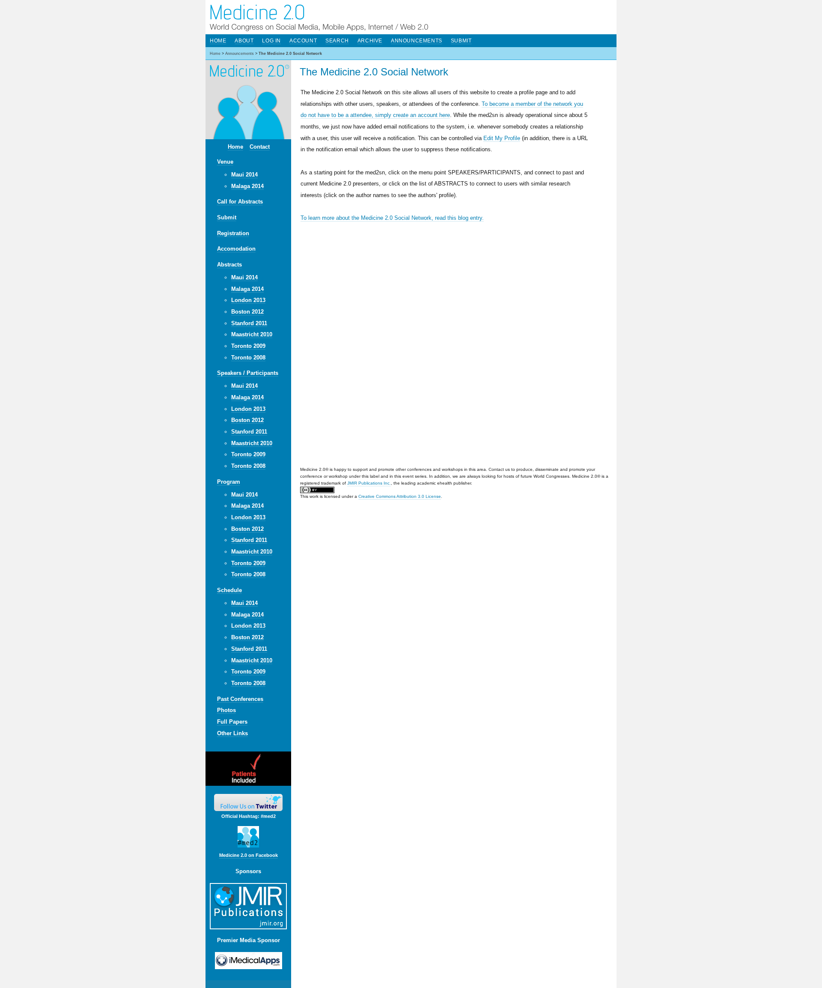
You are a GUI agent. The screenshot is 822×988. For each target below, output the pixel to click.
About (244, 41)
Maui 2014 (244, 174)
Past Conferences (240, 699)
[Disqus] (458, 345)
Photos (226, 710)
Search (337, 41)
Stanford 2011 (249, 323)
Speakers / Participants (247, 373)
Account (303, 41)
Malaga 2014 (247, 186)
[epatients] (248, 784)
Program (228, 482)
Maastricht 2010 (251, 334)
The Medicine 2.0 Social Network (290, 53)
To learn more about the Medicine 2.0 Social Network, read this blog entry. (392, 218)
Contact (260, 147)
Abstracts (229, 264)
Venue (225, 162)
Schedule (229, 590)
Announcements (416, 41)
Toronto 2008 (248, 357)
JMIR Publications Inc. (369, 483)
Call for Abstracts (240, 201)
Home (235, 147)
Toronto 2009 (248, 346)
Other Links (232, 733)
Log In (271, 41)
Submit (226, 217)
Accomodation (236, 249)
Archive (369, 41)
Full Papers (232, 722)
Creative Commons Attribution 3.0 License (399, 496)
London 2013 (248, 300)
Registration (233, 233)
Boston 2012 (247, 311)
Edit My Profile (501, 138)
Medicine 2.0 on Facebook (248, 855)
